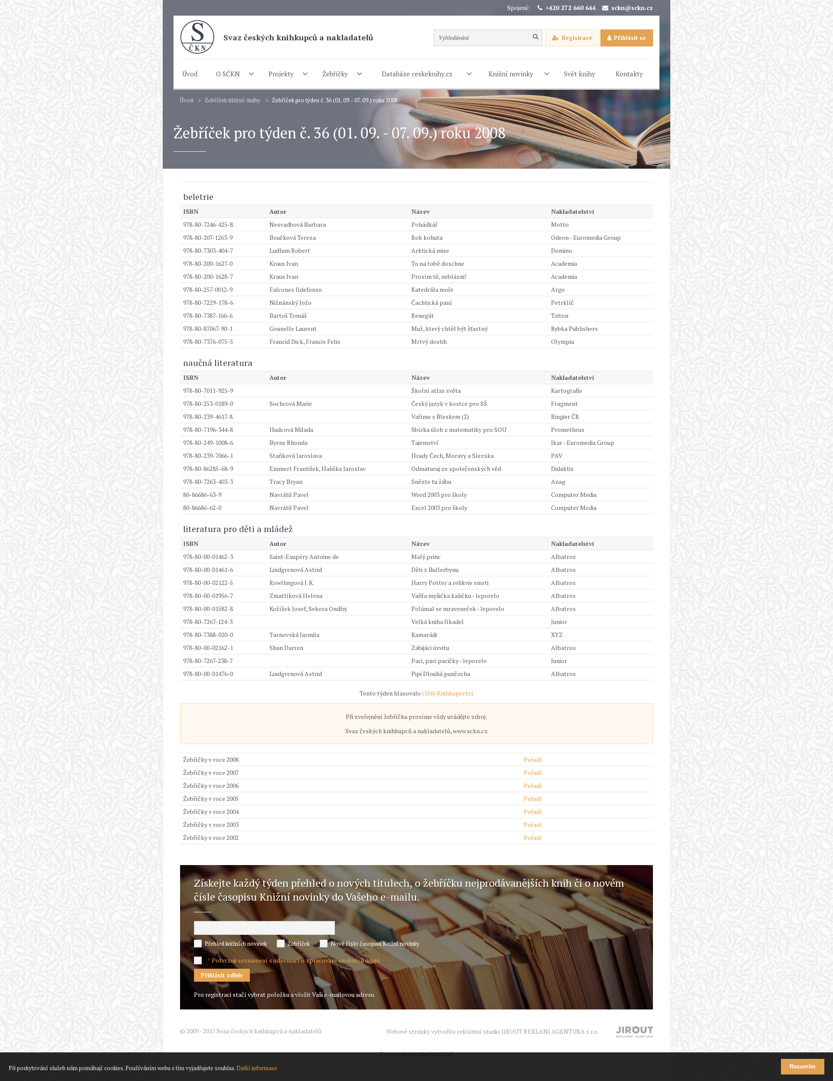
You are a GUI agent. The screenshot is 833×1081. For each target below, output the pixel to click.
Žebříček (299, 943)
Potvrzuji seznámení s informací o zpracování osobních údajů (296, 960)
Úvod (186, 100)
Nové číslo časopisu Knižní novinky (375, 943)
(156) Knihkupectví (447, 693)
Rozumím (803, 1066)
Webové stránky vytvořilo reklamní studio (492, 1031)
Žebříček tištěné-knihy (232, 100)
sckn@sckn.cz (632, 7)
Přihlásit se (630, 38)
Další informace (256, 1068)
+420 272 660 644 (570, 7)
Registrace (577, 38)
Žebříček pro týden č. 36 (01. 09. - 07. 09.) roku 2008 (335, 100)
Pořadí (533, 759)
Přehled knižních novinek (236, 943)
